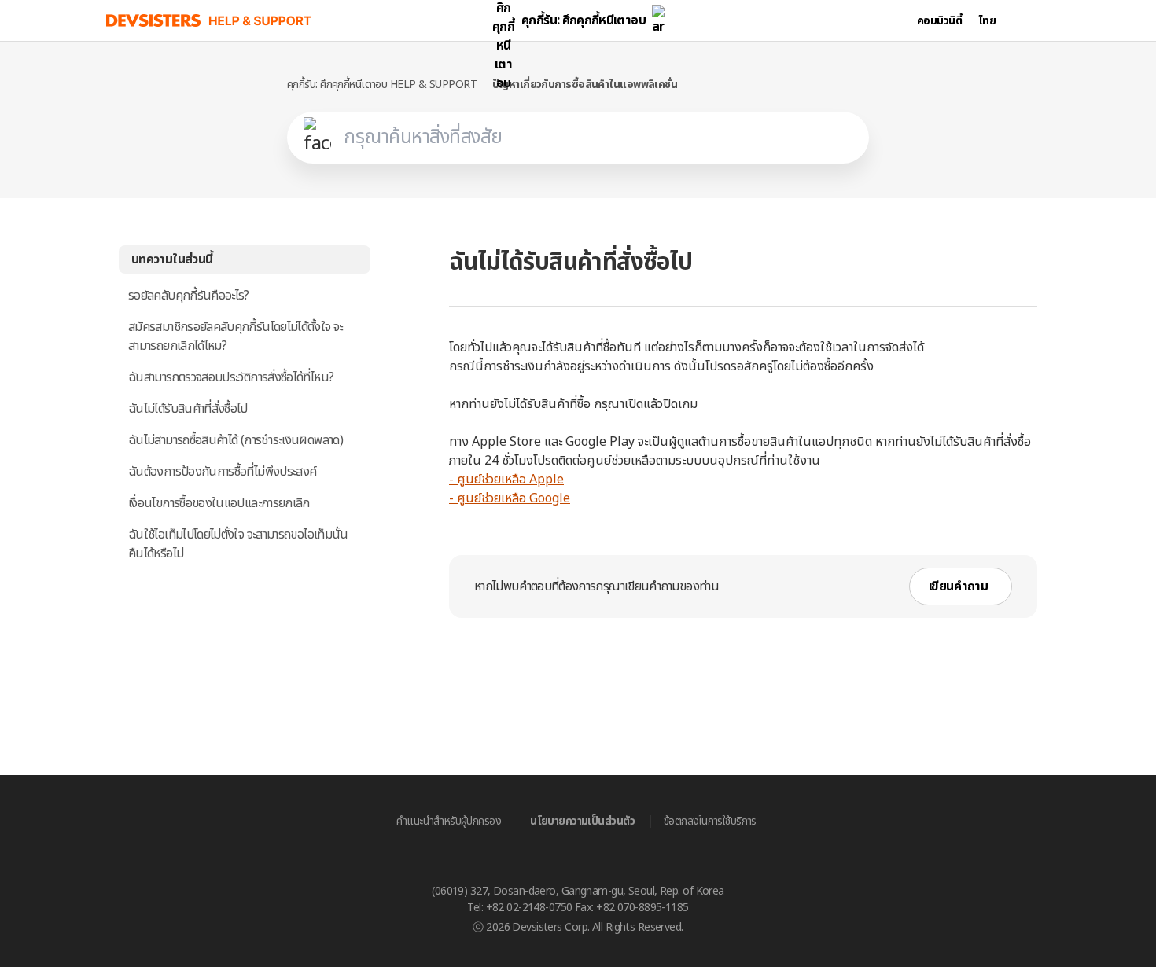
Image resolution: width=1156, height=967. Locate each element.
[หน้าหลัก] (209, 20)
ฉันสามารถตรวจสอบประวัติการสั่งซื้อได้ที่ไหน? (230, 377)
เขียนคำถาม (958, 586)
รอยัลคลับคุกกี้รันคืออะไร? (188, 295)
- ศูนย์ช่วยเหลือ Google (509, 498)
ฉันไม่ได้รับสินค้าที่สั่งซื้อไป (188, 408)
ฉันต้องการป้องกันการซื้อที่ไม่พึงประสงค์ (222, 471)
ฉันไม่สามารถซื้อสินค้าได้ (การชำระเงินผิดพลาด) (235, 440)
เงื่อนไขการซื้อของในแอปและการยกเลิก (219, 503)
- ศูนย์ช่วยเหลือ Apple (506, 479)
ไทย (987, 21)
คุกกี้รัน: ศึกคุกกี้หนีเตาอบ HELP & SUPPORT (382, 84)
